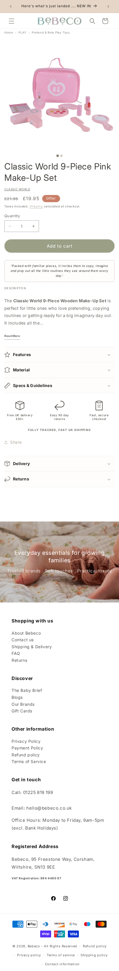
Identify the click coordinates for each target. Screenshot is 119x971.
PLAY (22, 32)
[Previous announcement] (10, 6)
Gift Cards (22, 710)
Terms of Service (29, 761)
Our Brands (23, 704)
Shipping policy (94, 955)
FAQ (16, 653)
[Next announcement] (108, 6)
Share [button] (16, 442)
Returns (19, 660)
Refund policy (26, 754)
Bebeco (34, 946)
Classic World (17, 189)
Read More (12, 336)
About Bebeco (26, 633)
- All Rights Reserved (59, 946)
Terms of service (61, 955)
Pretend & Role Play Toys (51, 32)
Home (8, 32)
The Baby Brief (27, 690)
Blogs (17, 697)
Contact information (62, 964)
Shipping (36, 206)
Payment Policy (27, 747)
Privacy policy (29, 955)
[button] (11, 21)
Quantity (12, 215)
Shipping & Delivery (32, 646)
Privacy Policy (26, 741)
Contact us (23, 639)
